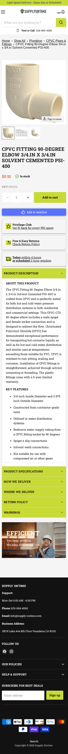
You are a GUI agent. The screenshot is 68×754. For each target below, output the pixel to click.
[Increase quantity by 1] (28, 197)
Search (34, 741)
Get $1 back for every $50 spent (32, 228)
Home (6, 40)
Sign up (54, 695)
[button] (34, 212)
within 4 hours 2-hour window (31, 258)
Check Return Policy (26, 244)
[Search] (61, 22)
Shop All (19, 40)
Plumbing (35, 40)
